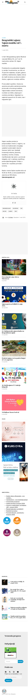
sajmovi (10, 211)
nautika (4, 211)
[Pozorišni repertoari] (17, 520)
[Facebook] (13, 203)
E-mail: (20, 674)
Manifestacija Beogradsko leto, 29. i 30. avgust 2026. (18, 617)
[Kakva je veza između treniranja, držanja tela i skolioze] (4, 599)
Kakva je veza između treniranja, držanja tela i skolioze (17, 599)
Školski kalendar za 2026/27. (14, 509)
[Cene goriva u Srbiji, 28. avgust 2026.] (4, 582)
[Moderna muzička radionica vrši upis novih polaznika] (4, 608)
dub (21, 208)
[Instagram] (15, 203)
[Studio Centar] (10, 650)
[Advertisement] (14, 19)
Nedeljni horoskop (11, 511)
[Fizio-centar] (15, 472)
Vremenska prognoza (12, 501)
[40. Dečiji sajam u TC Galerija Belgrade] (14, 375)
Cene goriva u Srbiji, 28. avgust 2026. (17, 582)
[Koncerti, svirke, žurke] (7, 532)
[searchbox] (11, 661)
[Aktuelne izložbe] (17, 532)
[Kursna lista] (13, 431)
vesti (16, 211)
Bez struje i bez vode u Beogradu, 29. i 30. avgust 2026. (18, 590)
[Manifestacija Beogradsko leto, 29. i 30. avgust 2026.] (4, 617)
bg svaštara (15, 208)
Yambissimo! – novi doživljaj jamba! (17, 500)
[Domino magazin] (10, 655)
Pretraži (20, 661)
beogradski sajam (6, 208)
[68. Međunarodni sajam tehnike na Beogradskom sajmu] (14, 321)
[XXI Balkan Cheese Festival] (14, 402)
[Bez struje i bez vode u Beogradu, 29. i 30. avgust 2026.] (4, 591)
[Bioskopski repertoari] (7, 520)
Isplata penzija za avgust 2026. (15, 503)
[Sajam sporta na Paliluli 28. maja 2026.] (14, 294)
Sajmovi (4, 37)
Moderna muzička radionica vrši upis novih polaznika (18, 608)
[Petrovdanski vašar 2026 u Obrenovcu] (14, 267)
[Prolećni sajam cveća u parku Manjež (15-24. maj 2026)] (14, 348)
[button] (3, 2)
